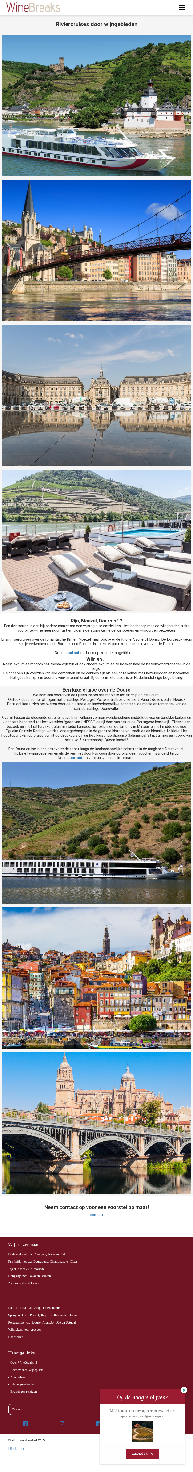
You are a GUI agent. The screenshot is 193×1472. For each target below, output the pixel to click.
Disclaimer (16, 1449)
